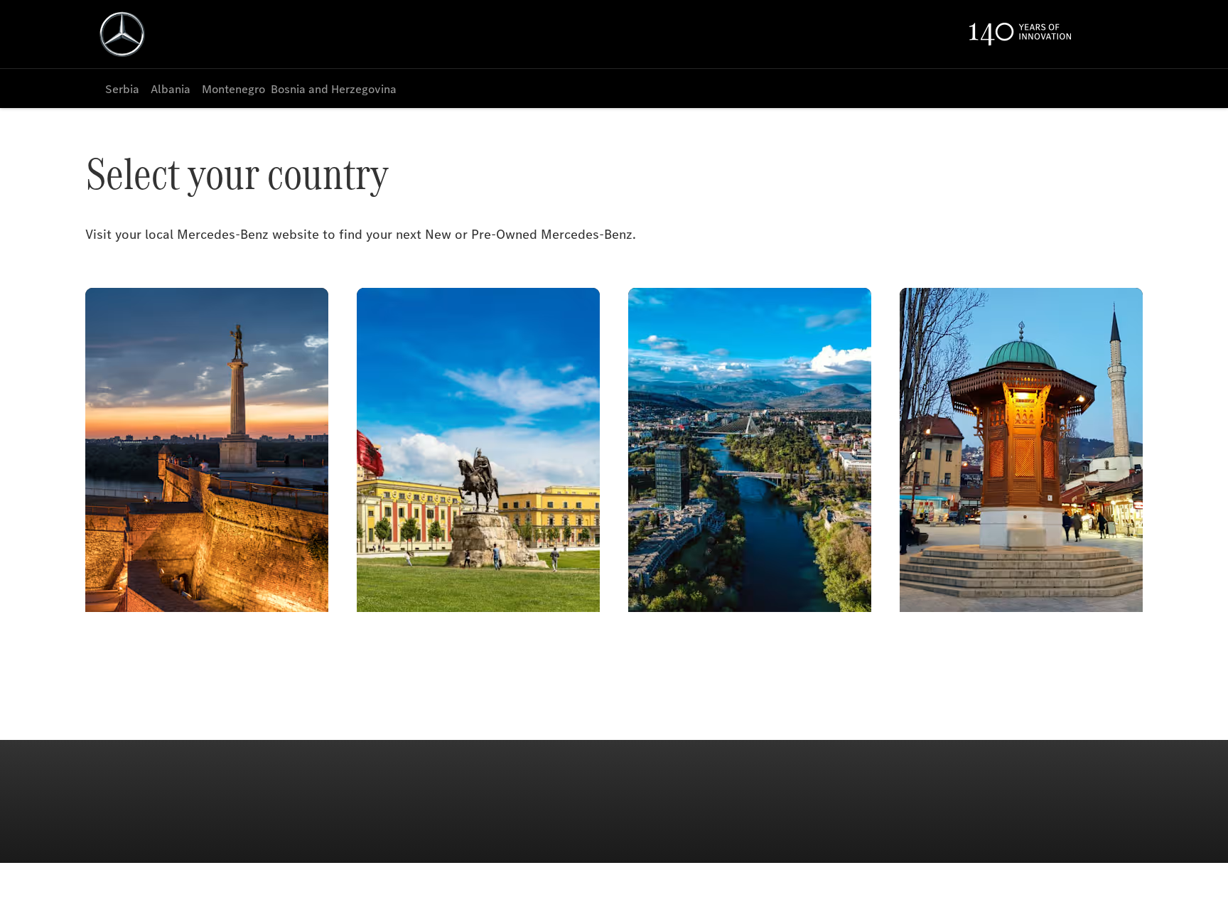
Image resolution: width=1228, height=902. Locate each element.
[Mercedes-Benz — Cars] (122, 34)
